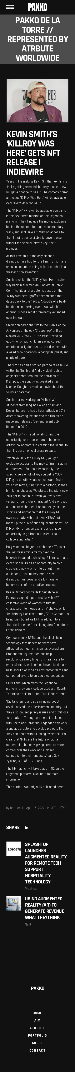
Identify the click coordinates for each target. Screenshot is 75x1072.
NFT (57, 243)
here (43, 774)
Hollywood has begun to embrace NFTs (32, 547)
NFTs (53, 808)
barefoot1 (16, 808)
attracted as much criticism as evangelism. (35, 648)
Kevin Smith (42, 181)
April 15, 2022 (35, 808)
